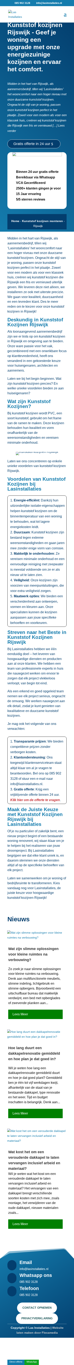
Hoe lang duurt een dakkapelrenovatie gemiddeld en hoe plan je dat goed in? (34, 1053)
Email (26, 1262)
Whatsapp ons (36, 1275)
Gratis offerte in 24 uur (31, 144)
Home (15, 221)
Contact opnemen (37, 1307)
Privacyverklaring (37, 1318)
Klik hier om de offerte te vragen (35, 800)
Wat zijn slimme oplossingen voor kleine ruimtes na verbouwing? (33, 954)
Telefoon (29, 1288)
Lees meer (20, 1014)
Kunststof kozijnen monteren (42, 221)
